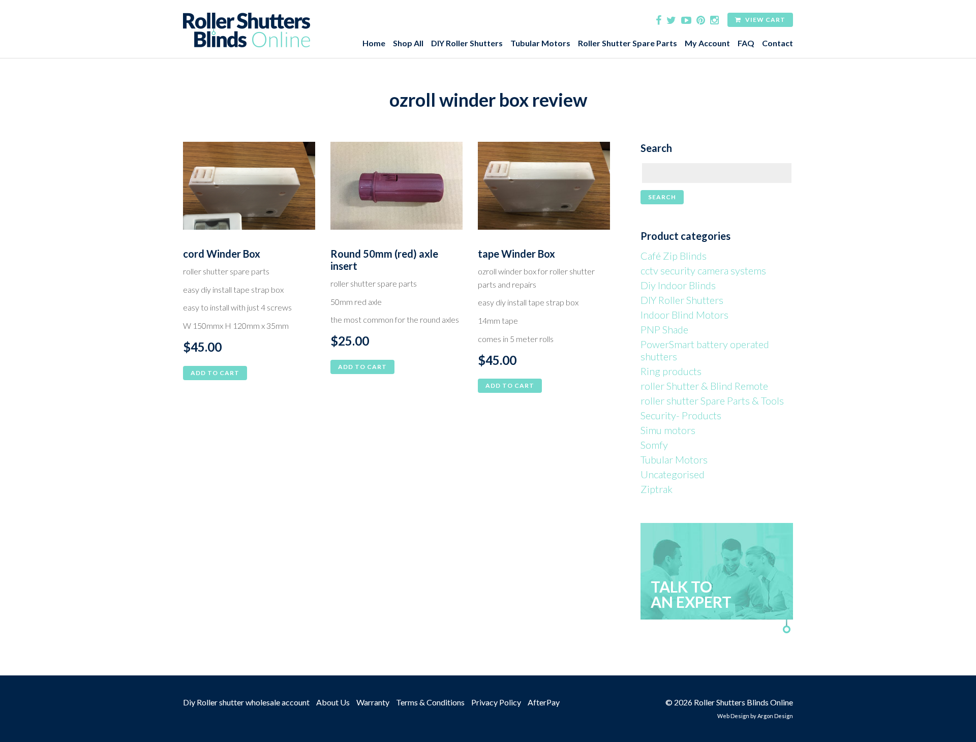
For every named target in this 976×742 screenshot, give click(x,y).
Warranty (372, 702)
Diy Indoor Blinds (678, 285)
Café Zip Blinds (673, 256)
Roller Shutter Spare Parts (627, 43)
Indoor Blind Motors (684, 314)
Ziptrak (656, 489)
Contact (777, 43)
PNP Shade (664, 329)
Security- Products (680, 415)
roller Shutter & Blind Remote (704, 386)
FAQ (746, 43)
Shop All (408, 43)
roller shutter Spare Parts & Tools (712, 400)
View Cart (764, 19)
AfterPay (544, 702)
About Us (333, 702)
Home (373, 43)
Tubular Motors (540, 43)
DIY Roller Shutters (467, 43)
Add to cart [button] (215, 373)
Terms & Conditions (430, 702)
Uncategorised (672, 474)
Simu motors (667, 430)
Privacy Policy (496, 702)
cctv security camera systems (703, 270)
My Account (707, 43)
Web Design (733, 716)
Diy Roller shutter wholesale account (246, 702)
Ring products (671, 371)
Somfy (654, 445)
